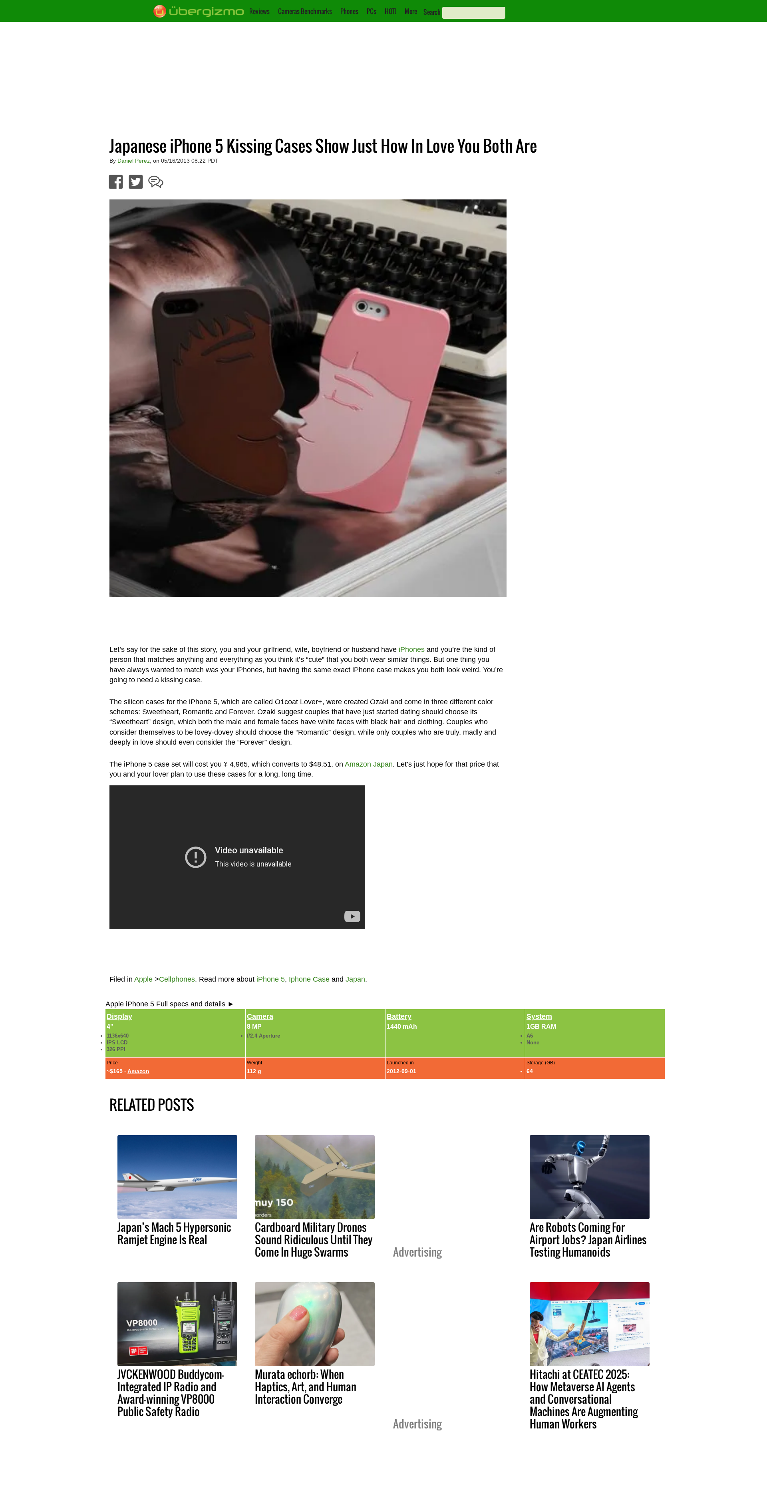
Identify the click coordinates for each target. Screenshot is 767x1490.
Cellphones (177, 979)
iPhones (412, 649)
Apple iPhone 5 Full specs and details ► (169, 1004)
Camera (260, 1016)
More (411, 11)
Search (432, 12)
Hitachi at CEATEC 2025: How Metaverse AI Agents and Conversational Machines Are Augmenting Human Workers (584, 1399)
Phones (349, 11)
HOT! (390, 11)
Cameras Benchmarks (305, 11)
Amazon (138, 1071)
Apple (143, 979)
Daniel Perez (133, 160)
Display (119, 1016)
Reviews (259, 11)
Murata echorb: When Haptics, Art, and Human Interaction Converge (305, 1386)
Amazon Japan (369, 764)
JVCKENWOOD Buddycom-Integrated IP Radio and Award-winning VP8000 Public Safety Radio (170, 1392)
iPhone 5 (270, 979)
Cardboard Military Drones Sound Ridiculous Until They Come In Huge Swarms (314, 1239)
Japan (355, 979)
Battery (399, 1016)
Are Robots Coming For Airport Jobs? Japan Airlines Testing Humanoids (588, 1239)
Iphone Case (309, 979)
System (539, 1016)
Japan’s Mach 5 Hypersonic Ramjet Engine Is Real (174, 1233)
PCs (371, 11)
